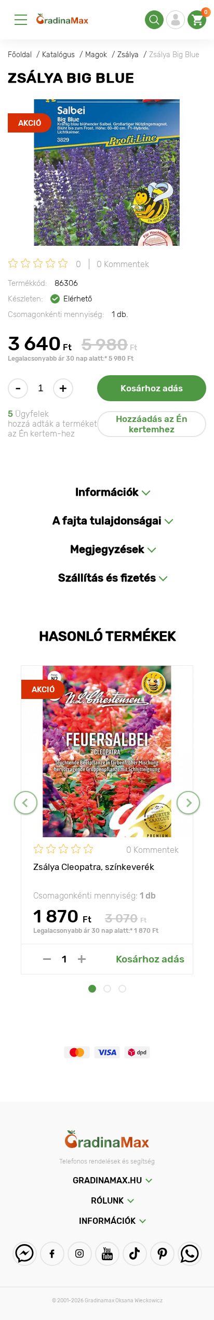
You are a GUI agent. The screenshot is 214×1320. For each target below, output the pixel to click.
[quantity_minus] (47, 959)
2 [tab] (107, 989)
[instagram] (80, 1254)
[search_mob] (154, 19)
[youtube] (107, 1254)
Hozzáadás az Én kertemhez (152, 424)
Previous (25, 802)
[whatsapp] (190, 1254)
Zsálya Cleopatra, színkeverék (93, 867)
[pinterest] (162, 1254)
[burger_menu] (21, 20)
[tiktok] (135, 1254)
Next (188, 802)
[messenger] (24, 1254)
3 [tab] (122, 989)
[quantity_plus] (82, 959)
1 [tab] (92, 989)
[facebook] (52, 1254)
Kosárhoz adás (152, 388)
